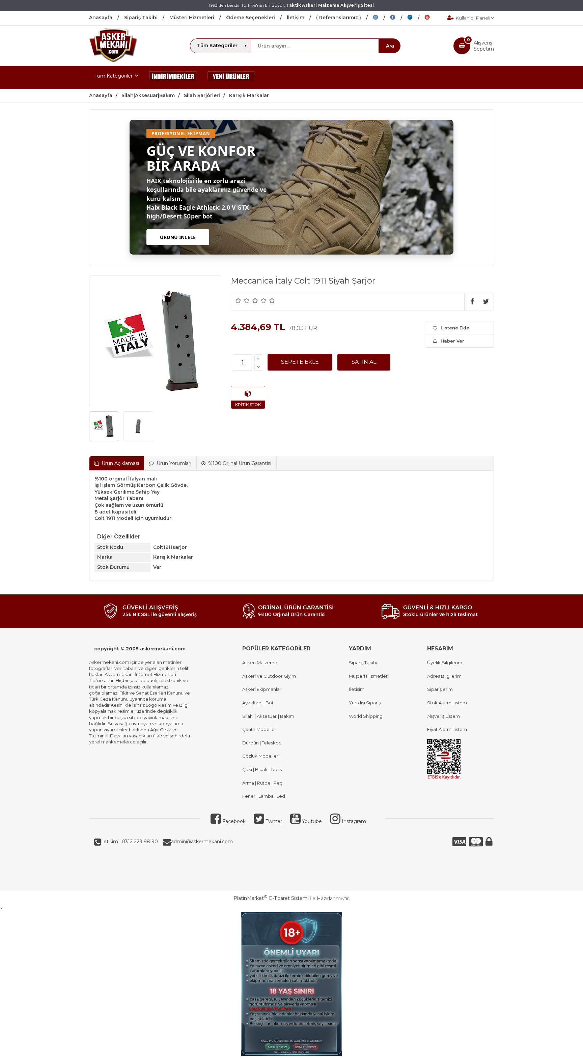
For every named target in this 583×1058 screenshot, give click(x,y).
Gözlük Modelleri (260, 756)
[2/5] (242, 300)
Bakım (286, 716)
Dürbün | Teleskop (262, 742)
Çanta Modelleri (259, 729)
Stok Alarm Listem (447, 702)
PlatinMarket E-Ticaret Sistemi (271, 898)
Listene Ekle (455, 327)
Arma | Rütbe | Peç (262, 783)
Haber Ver (452, 341)
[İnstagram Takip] (381, 18)
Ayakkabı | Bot (258, 702)
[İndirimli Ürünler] (173, 77)
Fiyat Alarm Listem (447, 729)
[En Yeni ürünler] (231, 77)
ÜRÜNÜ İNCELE (178, 237)
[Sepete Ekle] (300, 362)
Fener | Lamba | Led (263, 796)
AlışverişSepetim (484, 46)
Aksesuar (266, 716)
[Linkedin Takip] (415, 18)
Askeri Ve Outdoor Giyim (269, 676)
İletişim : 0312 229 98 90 (129, 842)
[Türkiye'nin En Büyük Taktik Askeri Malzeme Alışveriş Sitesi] (113, 60)
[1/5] (238, 300)
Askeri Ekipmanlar (261, 689)
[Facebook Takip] (398, 18)
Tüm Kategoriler (113, 76)
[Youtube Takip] (432, 18)
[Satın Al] (363, 362)
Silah (248, 716)
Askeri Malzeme (259, 662)
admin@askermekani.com (202, 842)
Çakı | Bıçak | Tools (262, 769)
